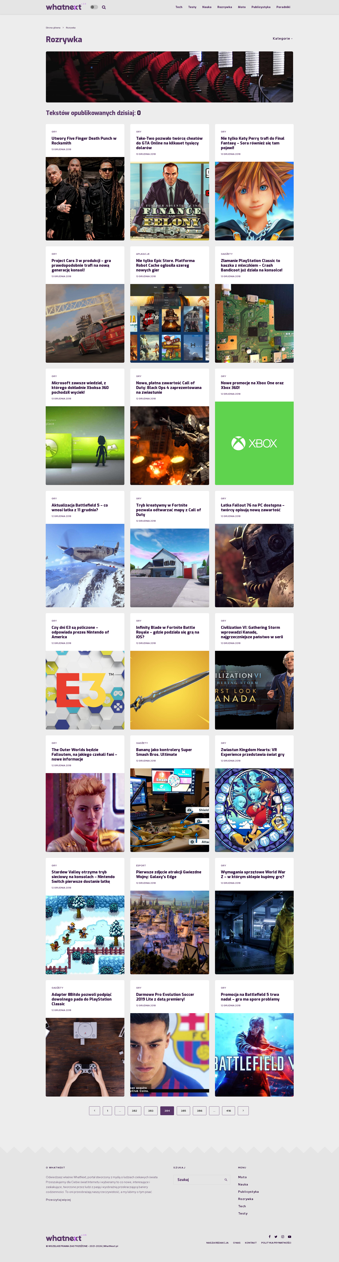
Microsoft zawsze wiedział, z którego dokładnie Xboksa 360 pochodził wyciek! (80, 388)
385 (183, 1110)
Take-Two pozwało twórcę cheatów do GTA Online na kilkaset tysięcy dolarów (169, 143)
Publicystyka (261, 7)
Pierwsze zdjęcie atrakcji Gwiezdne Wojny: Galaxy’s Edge (168, 874)
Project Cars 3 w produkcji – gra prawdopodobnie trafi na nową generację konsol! (81, 265)
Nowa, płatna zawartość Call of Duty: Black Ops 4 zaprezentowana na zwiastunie (168, 388)
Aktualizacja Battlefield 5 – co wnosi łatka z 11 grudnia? (80, 507)
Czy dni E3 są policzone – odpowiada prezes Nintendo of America (80, 632)
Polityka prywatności (276, 1242)
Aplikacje (142, 254)
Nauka (206, 7)
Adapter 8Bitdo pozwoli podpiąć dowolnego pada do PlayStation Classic (82, 999)
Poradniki (283, 7)
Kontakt (251, 1242)
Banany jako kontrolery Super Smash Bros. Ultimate (164, 752)
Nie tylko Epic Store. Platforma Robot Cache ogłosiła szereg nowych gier (165, 265)
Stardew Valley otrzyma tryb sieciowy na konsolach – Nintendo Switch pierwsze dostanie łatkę (83, 877)
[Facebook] (269, 1236)
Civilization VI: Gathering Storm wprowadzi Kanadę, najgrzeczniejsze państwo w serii (252, 632)
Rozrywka (224, 7)
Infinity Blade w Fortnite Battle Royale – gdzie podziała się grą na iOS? (167, 632)
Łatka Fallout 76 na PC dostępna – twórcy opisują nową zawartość (252, 507)
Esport (141, 865)
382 (134, 1110)
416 (228, 1110)
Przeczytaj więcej (58, 1200)
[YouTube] (289, 1236)
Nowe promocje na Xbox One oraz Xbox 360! (252, 385)
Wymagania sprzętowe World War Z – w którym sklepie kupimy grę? (253, 874)
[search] (226, 1179)
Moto (242, 7)
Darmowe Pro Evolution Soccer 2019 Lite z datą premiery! (165, 997)
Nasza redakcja (217, 1242)
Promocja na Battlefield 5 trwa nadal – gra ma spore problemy (250, 997)
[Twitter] (275, 1236)
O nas (237, 1242)
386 (199, 1110)
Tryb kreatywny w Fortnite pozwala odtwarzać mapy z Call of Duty (168, 510)
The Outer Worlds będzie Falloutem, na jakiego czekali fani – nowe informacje (84, 755)
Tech (178, 7)
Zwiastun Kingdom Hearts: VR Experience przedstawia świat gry (252, 752)
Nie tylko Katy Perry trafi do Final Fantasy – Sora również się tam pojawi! (252, 143)
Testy (192, 7)
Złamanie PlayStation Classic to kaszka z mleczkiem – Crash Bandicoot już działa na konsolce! (251, 265)
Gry (54, 131)
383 (150, 1110)
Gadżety (226, 254)
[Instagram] (282, 1236)
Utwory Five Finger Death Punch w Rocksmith (84, 141)
